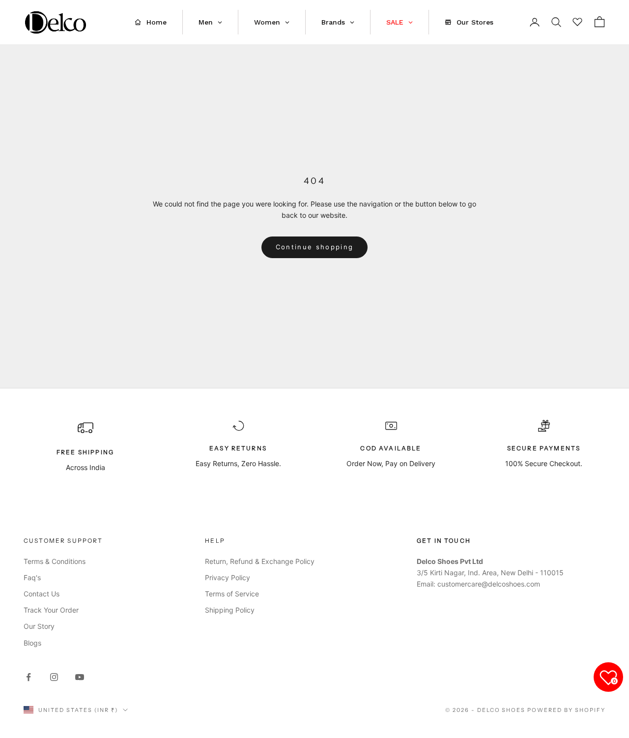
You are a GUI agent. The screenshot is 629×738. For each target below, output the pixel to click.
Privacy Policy (227, 577)
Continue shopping (315, 247)
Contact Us (41, 594)
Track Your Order (51, 610)
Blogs (32, 643)
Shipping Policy (230, 610)
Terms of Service (232, 594)
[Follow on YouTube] (80, 677)
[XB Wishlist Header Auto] (578, 21)
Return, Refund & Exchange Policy (259, 561)
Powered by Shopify (566, 710)
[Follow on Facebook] (28, 677)
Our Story (39, 626)
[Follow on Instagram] (54, 677)
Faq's (32, 577)
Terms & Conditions (55, 561)
